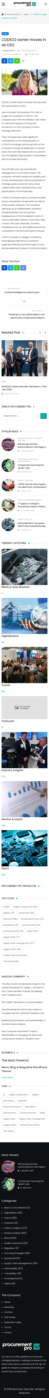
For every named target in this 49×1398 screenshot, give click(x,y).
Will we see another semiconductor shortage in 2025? (32, 447)
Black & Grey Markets (15, 1207)
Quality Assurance (13, 1243)
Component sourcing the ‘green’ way (31, 466)
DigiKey (9, 912)
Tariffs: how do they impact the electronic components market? (32, 487)
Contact (8, 1312)
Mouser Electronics (32, 918)
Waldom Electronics (15, 955)
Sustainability (24, 461)
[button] (40, 332)
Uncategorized (11, 1278)
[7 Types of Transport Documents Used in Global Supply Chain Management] (8, 505)
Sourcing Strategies (28, 459)
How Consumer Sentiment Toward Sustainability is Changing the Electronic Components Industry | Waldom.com (22, 1035)
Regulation (9, 1248)
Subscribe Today (12, 1322)
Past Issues (9, 1317)
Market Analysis (25, 480)
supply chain (11, 937)
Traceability (10, 1273)
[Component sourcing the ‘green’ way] (8, 465)
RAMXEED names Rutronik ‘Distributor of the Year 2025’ (24, 388)
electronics (26, 912)
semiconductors (13, 931)
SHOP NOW (7, 1077)
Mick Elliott (10, 51)
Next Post (37, 311)
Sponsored (9, 1258)
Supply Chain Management (30, 500)
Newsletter (11, 925)
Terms (7, 1327)
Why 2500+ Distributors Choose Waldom (22, 1002)
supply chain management (18, 943)
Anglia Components (25, 906)
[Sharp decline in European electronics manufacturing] (8, 524)
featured (10, 918)
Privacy (8, 1332)
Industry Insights (26, 438)
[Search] (45, 4)
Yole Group (11, 961)
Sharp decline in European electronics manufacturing (31, 525)
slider (32, 931)
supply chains (12, 949)
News (4, 381)
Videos (7, 1283)
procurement (31, 925)
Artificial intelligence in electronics (21, 292)
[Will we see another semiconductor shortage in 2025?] (8, 444)
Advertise (9, 1307)
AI (6, 906)
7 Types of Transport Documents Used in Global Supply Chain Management (32, 506)
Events (7, 1217)
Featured (9, 1222)
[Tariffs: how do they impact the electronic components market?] (8, 485)
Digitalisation (10, 1212)
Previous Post (14, 289)
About (7, 1302)
